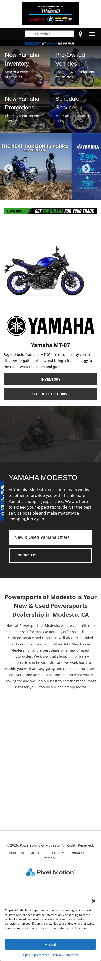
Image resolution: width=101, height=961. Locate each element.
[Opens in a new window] (80, 34)
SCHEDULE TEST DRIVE (50, 393)
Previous (19, 172)
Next (94, 172)
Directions (38, 853)
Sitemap (48, 858)
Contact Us (25, 555)
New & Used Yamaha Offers (42, 537)
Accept (50, 944)
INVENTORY (51, 379)
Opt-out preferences (37, 955)
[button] (93, 901)
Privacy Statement (65, 955)
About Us (16, 853)
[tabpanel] (50, 166)
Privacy (58, 853)
